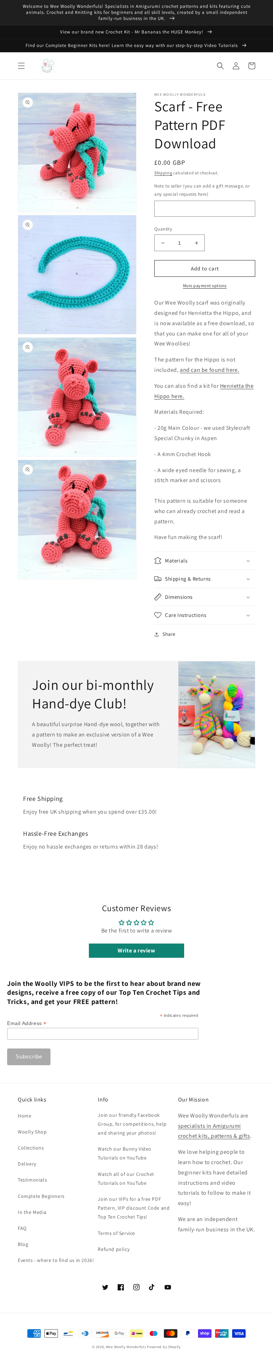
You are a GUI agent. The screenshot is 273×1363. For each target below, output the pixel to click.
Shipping (163, 172)
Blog (23, 1244)
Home (24, 1116)
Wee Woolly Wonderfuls (126, 1346)
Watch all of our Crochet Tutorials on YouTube (126, 1178)
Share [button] (169, 634)
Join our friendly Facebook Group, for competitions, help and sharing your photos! (132, 1124)
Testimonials (32, 1180)
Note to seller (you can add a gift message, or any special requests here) (202, 190)
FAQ (22, 1228)
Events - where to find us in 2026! (56, 1260)
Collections (31, 1148)
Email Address (27, 1023)
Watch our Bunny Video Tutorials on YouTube (124, 1153)
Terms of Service (116, 1233)
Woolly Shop (32, 1132)
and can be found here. (209, 370)
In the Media (32, 1212)
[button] (21, 66)
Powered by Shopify (164, 1346)
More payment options (205, 285)
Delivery (27, 1164)
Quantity (163, 229)
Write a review (136, 950)
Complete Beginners (41, 1196)
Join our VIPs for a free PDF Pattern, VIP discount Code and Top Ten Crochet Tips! (134, 1208)
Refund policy (113, 1249)
